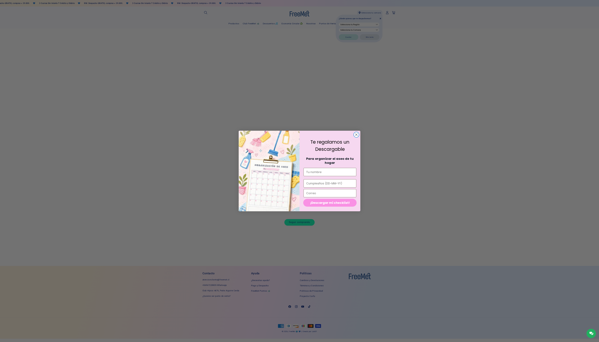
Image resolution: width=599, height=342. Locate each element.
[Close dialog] (356, 134)
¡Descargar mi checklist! (330, 203)
